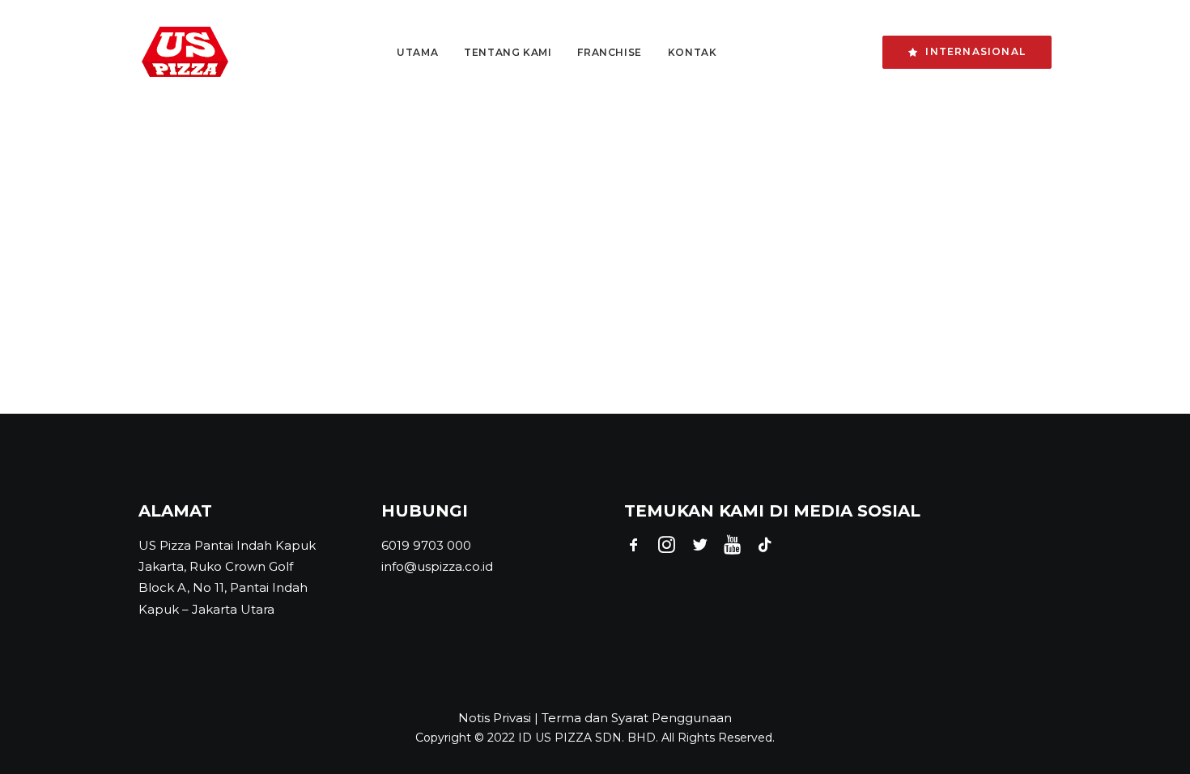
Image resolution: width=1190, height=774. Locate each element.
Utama (417, 52)
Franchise (609, 52)
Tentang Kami (507, 52)
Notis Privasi (494, 717)
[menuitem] (417, 52)
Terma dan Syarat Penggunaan (637, 717)
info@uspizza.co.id (437, 566)
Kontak (692, 52)
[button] (634, 548)
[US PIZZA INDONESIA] (185, 52)
